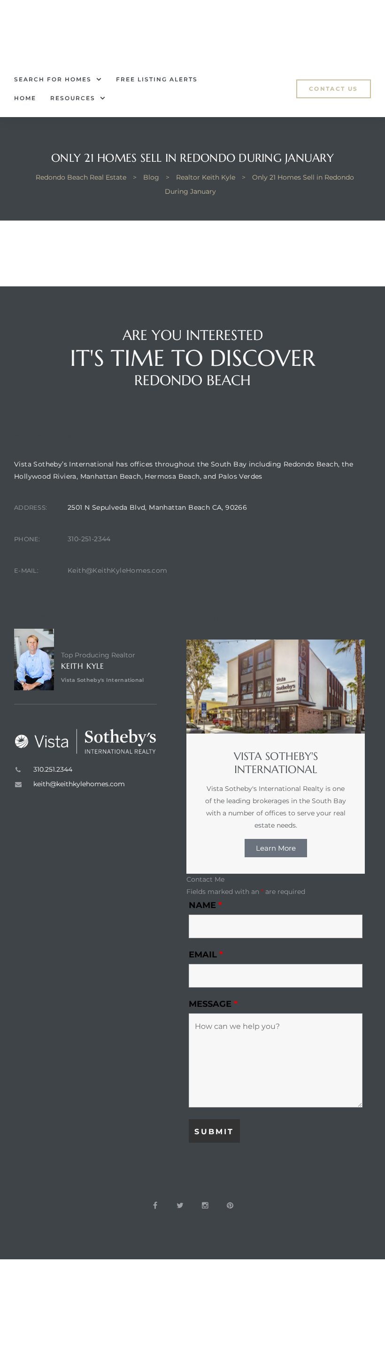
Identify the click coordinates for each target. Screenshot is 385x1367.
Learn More (276, 848)
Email (206, 954)
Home (25, 98)
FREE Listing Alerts (157, 79)
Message (213, 1004)
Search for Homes (53, 79)
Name (205, 905)
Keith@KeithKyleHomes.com (118, 570)
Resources (72, 98)
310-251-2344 (89, 539)
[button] (333, 88)
